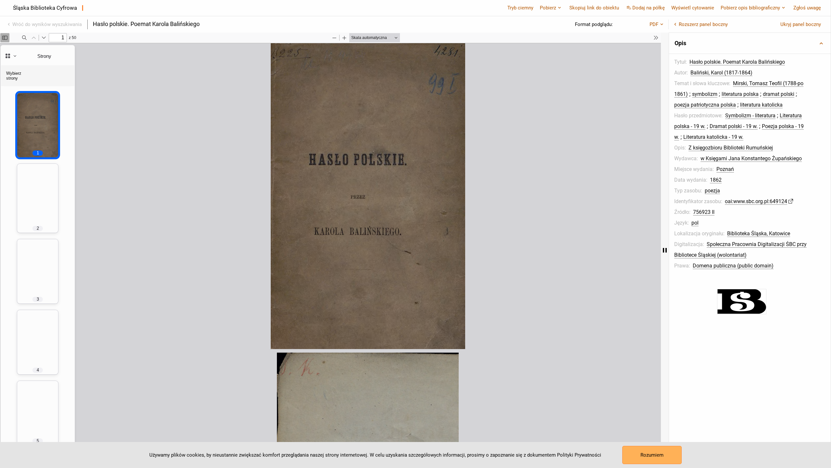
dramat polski (778, 94)
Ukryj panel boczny (800, 24)
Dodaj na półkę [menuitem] (648, 8)
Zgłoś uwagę (807, 8)
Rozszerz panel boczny (703, 24)
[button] (750, 43)
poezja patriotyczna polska (705, 105)
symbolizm (704, 94)
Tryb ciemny (520, 8)
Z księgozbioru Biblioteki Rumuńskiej (730, 148)
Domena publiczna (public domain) (733, 266)
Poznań (725, 169)
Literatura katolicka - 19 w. (713, 137)
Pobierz (548, 8)
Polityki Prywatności (579, 455)
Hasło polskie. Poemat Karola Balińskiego (737, 62)
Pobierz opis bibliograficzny (750, 8)
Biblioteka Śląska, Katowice (758, 233)
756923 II (703, 212)
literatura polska (740, 94)
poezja (712, 191)
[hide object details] (665, 250)
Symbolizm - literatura (750, 115)
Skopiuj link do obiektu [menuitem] (594, 8)
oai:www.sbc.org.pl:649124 (756, 201)
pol (695, 223)
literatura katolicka (761, 105)
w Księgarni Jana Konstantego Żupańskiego (751, 158)
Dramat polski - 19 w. (734, 126)
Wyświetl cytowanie (692, 8)
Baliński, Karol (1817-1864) (721, 73)
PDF (654, 24)
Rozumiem (652, 455)
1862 (716, 180)
